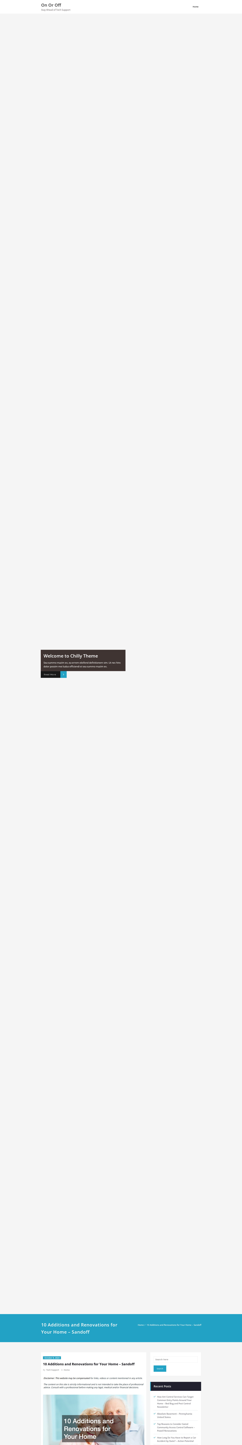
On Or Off (51, 5)
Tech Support (52, 1370)
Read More (50, 674)
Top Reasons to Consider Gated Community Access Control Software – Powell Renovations (176, 1427)
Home (195, 6)
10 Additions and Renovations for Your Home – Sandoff (174, 1324)
